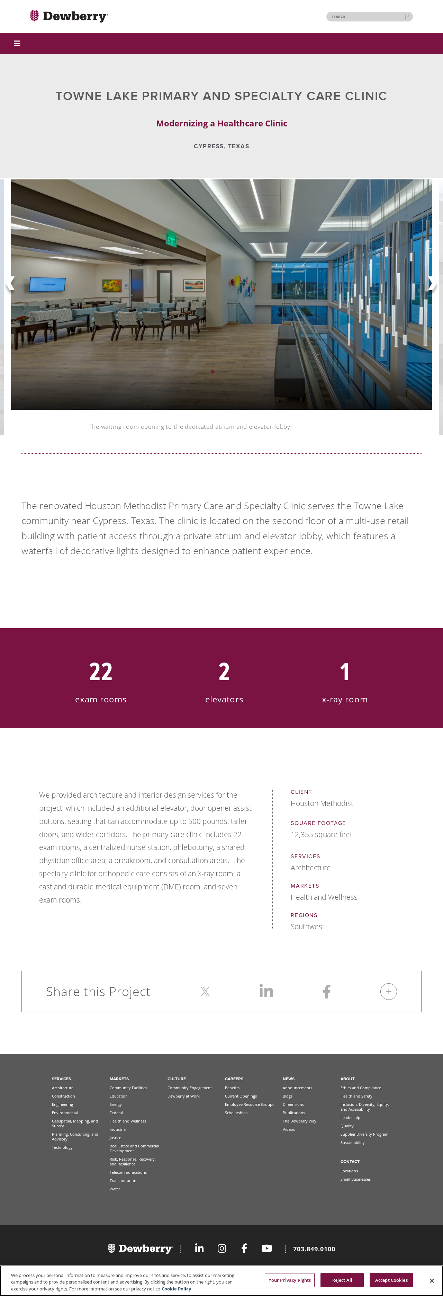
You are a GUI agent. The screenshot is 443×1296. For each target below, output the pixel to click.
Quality (347, 1125)
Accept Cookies (391, 1280)
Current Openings (241, 1096)
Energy (116, 1104)
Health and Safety (356, 1096)
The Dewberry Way (299, 1121)
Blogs (287, 1096)
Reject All (342, 1280)
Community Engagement (190, 1087)
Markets (119, 1078)
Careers (234, 1078)
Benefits (232, 1087)
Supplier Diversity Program (364, 1134)
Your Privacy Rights (290, 1280)
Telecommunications (128, 1172)
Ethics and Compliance (361, 1087)
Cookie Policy (176, 1289)
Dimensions (293, 1104)
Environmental (65, 1112)
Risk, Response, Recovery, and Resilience (133, 1161)
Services (61, 1078)
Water (115, 1188)
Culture (177, 1078)
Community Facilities (128, 1087)
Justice (115, 1137)
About (348, 1078)
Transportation (123, 1180)
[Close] (432, 1280)
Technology (62, 1147)
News (289, 1078)
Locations (349, 1170)
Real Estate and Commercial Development (134, 1148)
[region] (221, 1280)
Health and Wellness (128, 1121)
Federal (116, 1112)
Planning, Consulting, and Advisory (75, 1136)
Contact (350, 1161)
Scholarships (236, 1112)
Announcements (297, 1087)
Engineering (62, 1104)
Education (119, 1096)
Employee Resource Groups (249, 1104)
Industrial (118, 1129)
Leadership (350, 1117)
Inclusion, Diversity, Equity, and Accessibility (365, 1107)
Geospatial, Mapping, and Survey (75, 1123)
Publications (294, 1112)
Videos (289, 1129)
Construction (63, 1096)
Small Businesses (356, 1179)
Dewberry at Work (184, 1096)
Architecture (62, 1087)
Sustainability (353, 1142)
